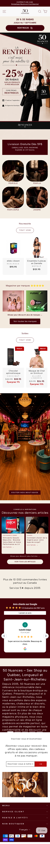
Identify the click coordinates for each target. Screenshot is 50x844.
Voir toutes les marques (25, 321)
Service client (13, 811)
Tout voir (25, 230)
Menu (6, 805)
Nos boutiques (13, 824)
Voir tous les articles (25, 562)
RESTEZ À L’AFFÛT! (15, 818)
